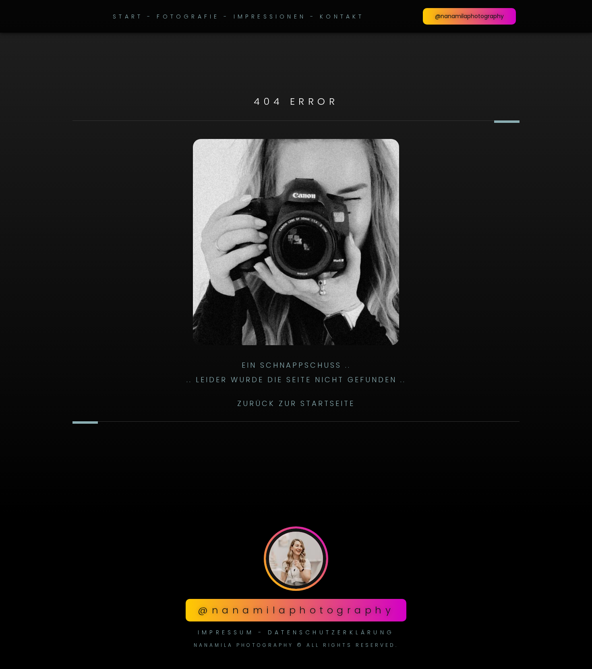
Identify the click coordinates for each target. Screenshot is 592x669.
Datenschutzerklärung (331, 632)
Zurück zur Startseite (296, 403)
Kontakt (342, 16)
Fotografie (188, 16)
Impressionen (270, 16)
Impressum (226, 632)
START (128, 16)
